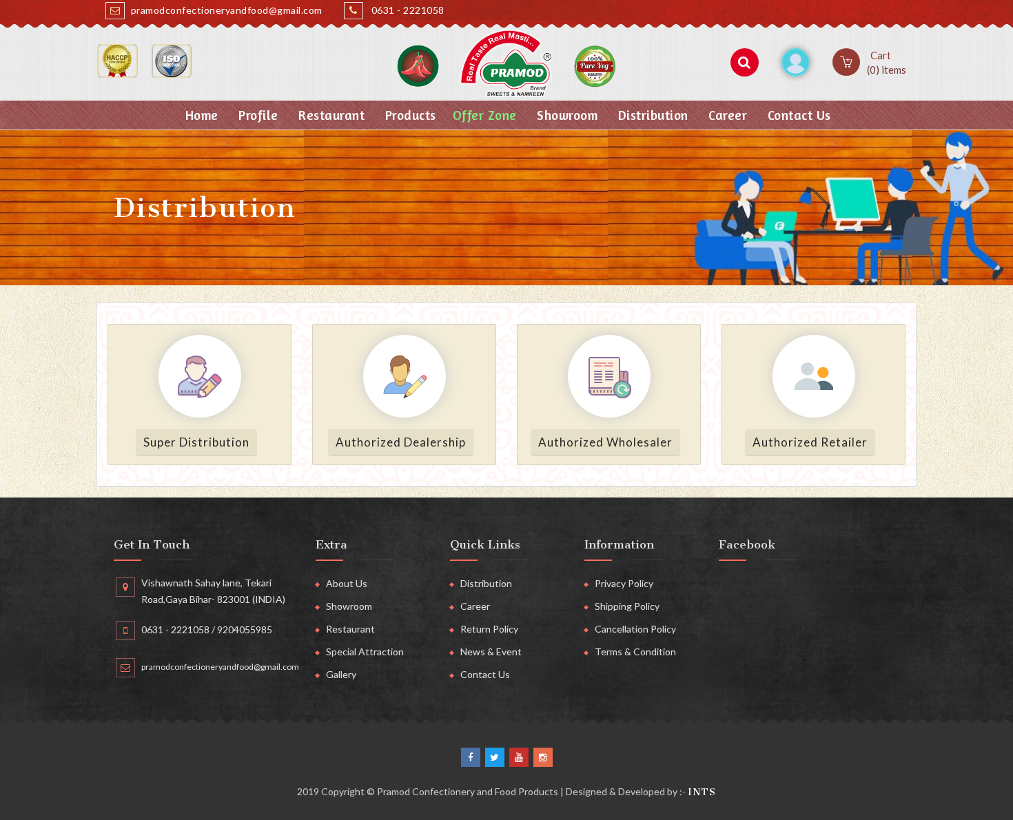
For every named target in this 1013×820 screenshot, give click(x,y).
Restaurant (330, 115)
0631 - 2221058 (405, 10)
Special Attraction (365, 651)
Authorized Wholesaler (605, 442)
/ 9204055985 (240, 629)
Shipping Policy (627, 606)
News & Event (491, 651)
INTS (702, 792)
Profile (256, 115)
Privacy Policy (624, 583)
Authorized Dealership (401, 442)
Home (199, 115)
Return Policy (489, 629)
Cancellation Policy (635, 629)
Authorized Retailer (810, 442)
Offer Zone (485, 115)
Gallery (341, 674)
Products (408, 115)
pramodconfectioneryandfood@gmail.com (225, 10)
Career (726, 115)
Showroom (565, 115)
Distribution (651, 115)
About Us (346, 583)
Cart (886, 62)
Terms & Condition (635, 651)
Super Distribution (196, 442)
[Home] (506, 63)
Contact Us (797, 115)
